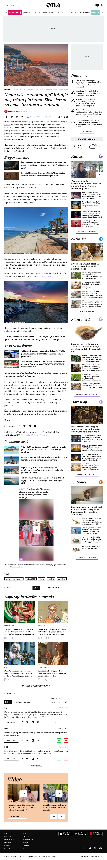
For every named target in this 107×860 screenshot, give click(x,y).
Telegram (43, 435)
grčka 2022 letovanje (14, 579)
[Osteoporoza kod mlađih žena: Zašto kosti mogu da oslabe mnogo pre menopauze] (76, 285)
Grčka (41, 579)
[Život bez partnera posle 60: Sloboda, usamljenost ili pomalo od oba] (87, 252)
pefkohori (61, 579)
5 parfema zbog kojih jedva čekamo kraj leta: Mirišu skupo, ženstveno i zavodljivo (86, 93)
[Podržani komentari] (60, 702)
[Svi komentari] (53, 702)
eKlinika (78, 239)
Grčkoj (7, 124)
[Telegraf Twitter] (90, 848)
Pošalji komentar (55, 588)
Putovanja (7, 89)
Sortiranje (55, 698)
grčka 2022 (30, 579)
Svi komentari (36, 766)
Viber (35, 435)
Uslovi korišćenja (17, 567)
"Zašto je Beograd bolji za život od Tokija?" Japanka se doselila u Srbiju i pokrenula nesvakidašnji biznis (86, 123)
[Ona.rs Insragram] (95, 848)
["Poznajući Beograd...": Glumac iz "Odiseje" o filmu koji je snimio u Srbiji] (76, 205)
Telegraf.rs (10, 5)
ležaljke (51, 579)
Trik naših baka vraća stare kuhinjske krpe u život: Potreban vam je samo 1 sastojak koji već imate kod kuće (86, 113)
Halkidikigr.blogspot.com (47, 276)
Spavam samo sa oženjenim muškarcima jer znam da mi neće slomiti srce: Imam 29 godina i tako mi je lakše (85, 102)
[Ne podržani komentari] (66, 702)
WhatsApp (27, 435)
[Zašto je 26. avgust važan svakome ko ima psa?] (76, 549)
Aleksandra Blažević (14, 111)
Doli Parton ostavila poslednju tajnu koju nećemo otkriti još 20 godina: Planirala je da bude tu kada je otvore (86, 84)
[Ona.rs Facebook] (85, 848)
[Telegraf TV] (100, 848)
